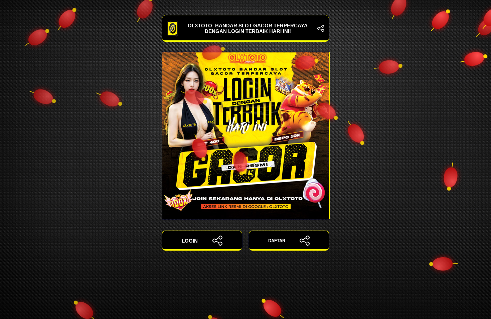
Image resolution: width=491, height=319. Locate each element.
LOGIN (190, 241)
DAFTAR (276, 240)
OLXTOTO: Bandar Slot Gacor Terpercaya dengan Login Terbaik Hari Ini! (248, 28)
